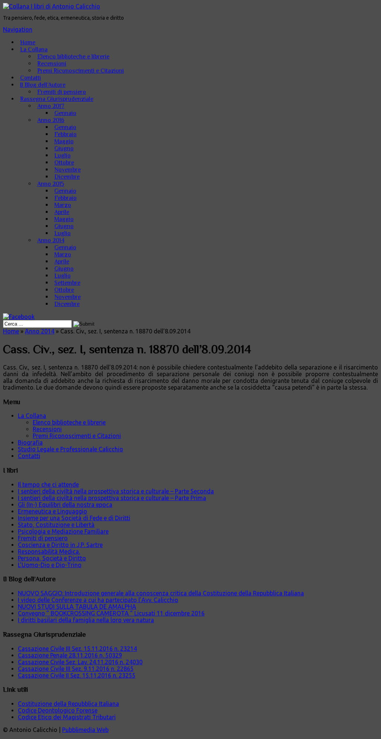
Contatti (30, 77)
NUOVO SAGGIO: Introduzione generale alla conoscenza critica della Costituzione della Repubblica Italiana (161, 593)
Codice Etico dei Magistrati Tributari (67, 717)
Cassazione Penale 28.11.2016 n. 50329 (70, 655)
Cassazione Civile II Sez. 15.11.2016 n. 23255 (76, 675)
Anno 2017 (50, 106)
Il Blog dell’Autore (42, 84)
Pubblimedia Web (85, 729)
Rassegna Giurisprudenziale (56, 99)
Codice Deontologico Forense (57, 710)
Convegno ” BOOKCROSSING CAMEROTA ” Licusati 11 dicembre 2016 (111, 613)
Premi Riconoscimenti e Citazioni (80, 70)
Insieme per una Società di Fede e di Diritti (74, 518)
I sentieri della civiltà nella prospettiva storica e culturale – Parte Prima (112, 498)
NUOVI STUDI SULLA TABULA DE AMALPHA (77, 606)
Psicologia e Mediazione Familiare (63, 531)
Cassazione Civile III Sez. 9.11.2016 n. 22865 (76, 668)
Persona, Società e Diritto (52, 558)
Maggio (64, 141)
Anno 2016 (50, 120)
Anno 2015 (50, 183)
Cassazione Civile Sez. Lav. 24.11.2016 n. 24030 (80, 662)
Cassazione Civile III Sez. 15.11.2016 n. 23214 (77, 648)
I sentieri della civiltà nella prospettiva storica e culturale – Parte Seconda (116, 491)
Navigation (17, 29)
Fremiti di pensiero (61, 92)
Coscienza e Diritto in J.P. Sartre (60, 544)
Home (27, 42)
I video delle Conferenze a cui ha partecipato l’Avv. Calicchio (98, 599)
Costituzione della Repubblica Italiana (68, 703)
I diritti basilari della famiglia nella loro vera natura (86, 620)
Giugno (64, 148)
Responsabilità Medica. (49, 551)
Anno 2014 (50, 240)
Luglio (62, 155)
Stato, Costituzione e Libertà (56, 524)
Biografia (30, 442)
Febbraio (65, 134)
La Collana (34, 49)
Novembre (67, 169)
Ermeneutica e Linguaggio (52, 511)
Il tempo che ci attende (48, 484)
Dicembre (67, 176)
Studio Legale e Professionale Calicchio (70, 449)
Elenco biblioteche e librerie (73, 56)
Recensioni (51, 63)
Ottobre (64, 162)
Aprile (61, 212)
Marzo (62, 205)
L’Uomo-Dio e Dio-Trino (49, 565)
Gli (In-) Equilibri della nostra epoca (65, 504)
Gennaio (65, 113)
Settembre (67, 282)
